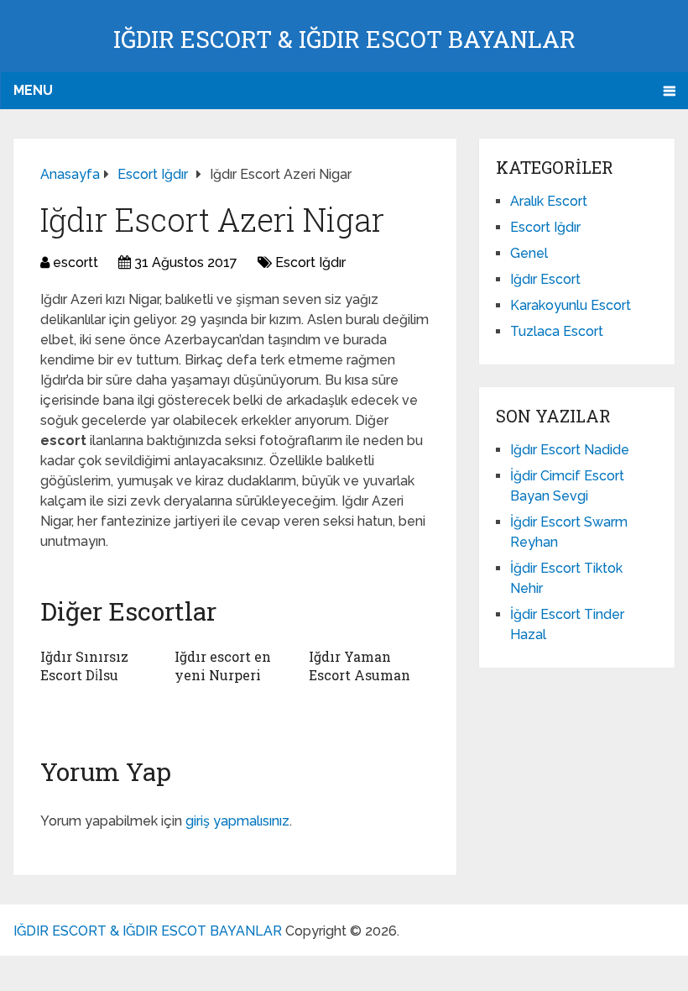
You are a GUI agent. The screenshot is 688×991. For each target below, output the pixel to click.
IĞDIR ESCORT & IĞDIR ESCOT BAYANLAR (344, 39)
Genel (529, 253)
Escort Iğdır (310, 262)
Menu (33, 90)
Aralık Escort (548, 201)
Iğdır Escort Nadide (569, 450)
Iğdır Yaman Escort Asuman (359, 666)
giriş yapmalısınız (237, 821)
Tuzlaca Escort (556, 331)
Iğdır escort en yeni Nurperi (223, 666)
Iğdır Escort (545, 279)
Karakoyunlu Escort (570, 305)
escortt (75, 262)
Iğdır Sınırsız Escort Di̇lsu (84, 666)
